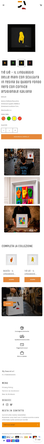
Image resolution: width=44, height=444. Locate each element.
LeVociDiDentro (27, 433)
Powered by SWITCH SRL (9, 433)
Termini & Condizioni (10, 391)
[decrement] (3, 130)
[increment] (15, 130)
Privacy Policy (7, 387)
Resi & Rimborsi (8, 394)
